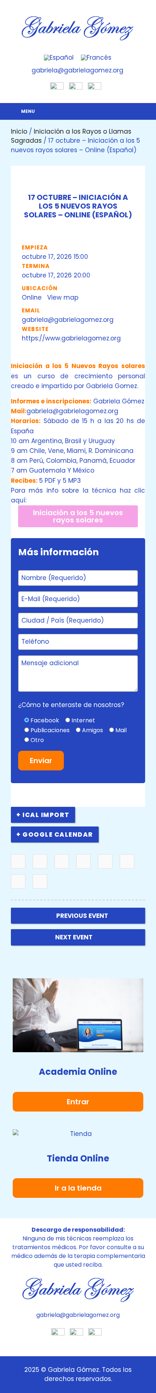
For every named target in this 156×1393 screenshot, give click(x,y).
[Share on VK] (127, 861)
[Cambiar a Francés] (96, 57)
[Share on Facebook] (18, 861)
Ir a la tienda (78, 1188)
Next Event (74, 937)
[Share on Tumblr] (83, 861)
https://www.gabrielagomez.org (71, 338)
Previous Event (82, 915)
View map (63, 297)
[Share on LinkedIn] (61, 861)
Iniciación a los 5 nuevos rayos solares (78, 516)
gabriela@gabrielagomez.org (68, 319)
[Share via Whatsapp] (40, 881)
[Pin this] (105, 861)
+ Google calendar (54, 834)
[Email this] (18, 881)
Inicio (19, 131)
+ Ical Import (43, 814)
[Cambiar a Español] (58, 57)
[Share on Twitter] (40, 861)
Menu (28, 111)
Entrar (78, 1102)
